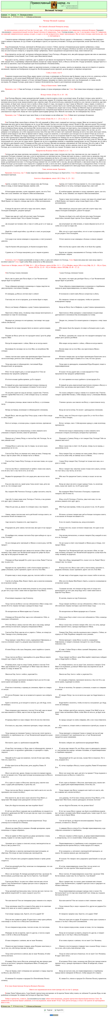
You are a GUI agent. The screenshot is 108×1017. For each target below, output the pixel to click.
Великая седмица (26, 15)
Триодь (13, 15)
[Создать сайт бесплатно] (54, 1015)
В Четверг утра (5, 17)
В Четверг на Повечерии (33, 17)
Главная (4, 15)
